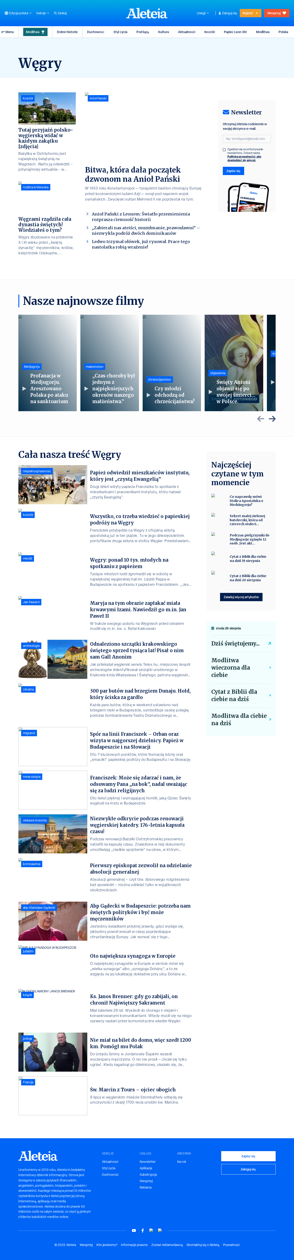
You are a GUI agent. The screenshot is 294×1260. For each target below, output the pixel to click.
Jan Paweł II (31, 602)
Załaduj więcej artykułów (241, 597)
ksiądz (27, 995)
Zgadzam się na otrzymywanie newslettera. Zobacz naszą (245, 154)
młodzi (27, 558)
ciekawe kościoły (35, 820)
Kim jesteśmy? (106, 1245)
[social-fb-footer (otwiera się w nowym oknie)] (143, 1230)
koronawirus (31, 864)
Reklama (146, 1187)
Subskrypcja (148, 1174)
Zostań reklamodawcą (167, 1245)
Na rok (181, 1162)
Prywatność (231, 1245)
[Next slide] (272, 419)
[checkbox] (224, 149)
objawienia (217, 373)
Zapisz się (233, 171)
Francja (28, 1082)
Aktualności (186, 32)
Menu (10, 32)
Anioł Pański (98, 98)
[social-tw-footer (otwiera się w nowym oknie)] (151, 1230)
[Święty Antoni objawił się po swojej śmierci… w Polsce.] (234, 363)
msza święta (31, 777)
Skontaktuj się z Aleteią (203, 1245)
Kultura (163, 32)
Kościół (209, 32)
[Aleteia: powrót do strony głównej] (147, 13)
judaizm (28, 951)
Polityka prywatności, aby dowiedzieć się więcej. (244, 158)
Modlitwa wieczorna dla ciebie (230, 668)
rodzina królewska (35, 187)
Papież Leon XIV (235, 32)
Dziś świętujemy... (235, 643)
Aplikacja (146, 1168)
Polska (283, 32)
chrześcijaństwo (159, 379)
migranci (29, 733)
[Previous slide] (260, 419)
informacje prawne (134, 1245)
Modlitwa (32, 32)
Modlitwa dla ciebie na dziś (239, 719)
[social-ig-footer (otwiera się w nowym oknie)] (160, 1230)
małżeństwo (94, 367)
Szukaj (62, 13)
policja (27, 1038)
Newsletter (148, 1162)
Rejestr (248, 13)
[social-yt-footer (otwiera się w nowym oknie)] (134, 1230)
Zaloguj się (229, 13)
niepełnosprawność (37, 471)
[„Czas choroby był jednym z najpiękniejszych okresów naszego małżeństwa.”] (109, 363)
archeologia (31, 646)
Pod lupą (142, 32)
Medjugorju (32, 367)
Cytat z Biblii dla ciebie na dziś (234, 695)
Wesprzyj (274, 13)
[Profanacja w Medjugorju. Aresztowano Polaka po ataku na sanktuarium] (47, 363)
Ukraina (28, 689)
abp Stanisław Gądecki (39, 908)
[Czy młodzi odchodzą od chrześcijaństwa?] (172, 363)
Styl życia (120, 32)
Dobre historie (67, 32)
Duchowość (95, 32)
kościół (28, 98)
